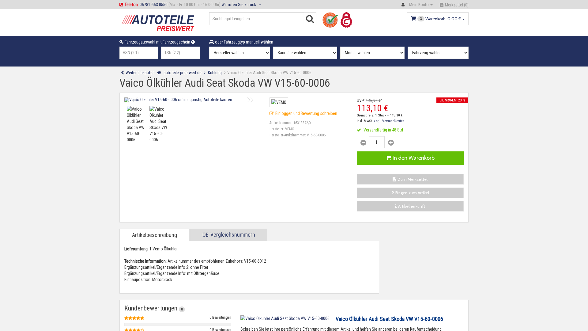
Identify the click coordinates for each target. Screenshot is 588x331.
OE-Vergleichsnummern (228, 234)
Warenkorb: (440, 18)
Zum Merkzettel (413, 179)
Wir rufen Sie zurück (239, 4)
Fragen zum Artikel (412, 193)
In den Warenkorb (414, 157)
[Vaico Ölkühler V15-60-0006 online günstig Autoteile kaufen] (192, 99)
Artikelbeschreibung (154, 235)
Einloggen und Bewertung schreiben (306, 113)
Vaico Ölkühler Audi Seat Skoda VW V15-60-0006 (389, 319)
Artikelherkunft (411, 206)
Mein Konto (419, 4)
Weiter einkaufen (140, 72)
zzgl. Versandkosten (389, 121)
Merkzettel (457, 4)
